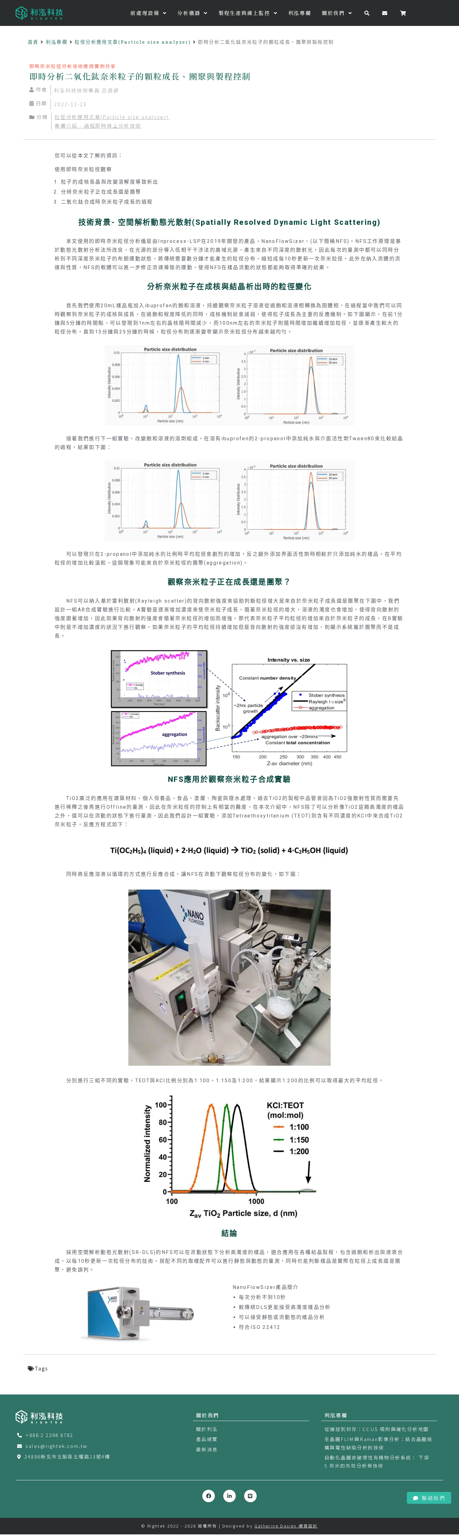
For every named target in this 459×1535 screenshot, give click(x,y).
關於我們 (334, 13)
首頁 (33, 42)
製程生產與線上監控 (245, 13)
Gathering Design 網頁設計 (286, 1526)
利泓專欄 (299, 13)
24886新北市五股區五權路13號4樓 (67, 1456)
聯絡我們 (433, 1498)
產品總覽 (207, 1439)
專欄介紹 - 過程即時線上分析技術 (98, 125)
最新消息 (207, 1449)
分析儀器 (189, 13)
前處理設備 (146, 13)
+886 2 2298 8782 (49, 1435)
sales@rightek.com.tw (56, 1446)
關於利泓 (207, 1429)
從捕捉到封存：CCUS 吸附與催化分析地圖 (376, 1429)
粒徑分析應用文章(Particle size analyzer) (133, 42)
